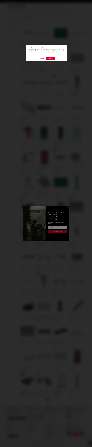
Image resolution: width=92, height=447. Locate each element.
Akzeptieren (51, 58)
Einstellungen (41, 58)
